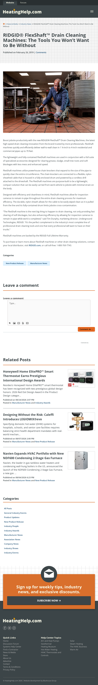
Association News (12, 539)
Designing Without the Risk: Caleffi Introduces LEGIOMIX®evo (28, 417)
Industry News (25, 24)
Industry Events (11, 552)
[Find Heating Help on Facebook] (5, 628)
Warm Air (74, 649)
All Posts (8, 508)
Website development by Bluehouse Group (40, 680)
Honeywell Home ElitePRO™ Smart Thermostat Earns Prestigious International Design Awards (28, 375)
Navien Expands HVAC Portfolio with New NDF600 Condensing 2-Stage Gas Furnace (33, 455)
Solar (72, 641)
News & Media (12, 24)
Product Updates (11, 517)
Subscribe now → (49, 600)
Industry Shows (11, 548)
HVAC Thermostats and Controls (51, 654)
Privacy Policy (9, 669)
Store (5, 655)
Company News (11, 544)
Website (10, 2)
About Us (7, 658)
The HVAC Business (78, 646)
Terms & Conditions (11, 667)
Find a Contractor (10, 649)
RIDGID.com (35, 245)
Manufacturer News (21, 402)
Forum (23, 2)
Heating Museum (48, 646)
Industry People (11, 526)
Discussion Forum (11, 643)
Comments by (85, 342)
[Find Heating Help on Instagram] (14, 628)
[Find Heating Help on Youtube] (9, 628)
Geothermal (46, 643)
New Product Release (45, 441)
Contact (6, 664)
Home (5, 641)
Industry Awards (42, 402)
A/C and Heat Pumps (50, 641)
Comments (41, 52)
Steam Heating (76, 643)
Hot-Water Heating (49, 649)
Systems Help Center (12, 646)
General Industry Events (15, 513)
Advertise (7, 661)
